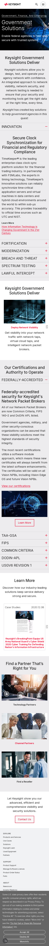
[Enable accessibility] (5, 940)
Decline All (24, 937)
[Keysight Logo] (13, 4)
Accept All (24, 932)
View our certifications (16, 486)
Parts (5, 876)
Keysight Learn (9, 848)
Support (7, 862)
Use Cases (7, 841)
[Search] (36, 4)
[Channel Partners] (24, 712)
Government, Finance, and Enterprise (24, 15)
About (6, 883)
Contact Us (24, 819)
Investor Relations (10, 890)
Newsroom (7, 886)
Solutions (7, 844)
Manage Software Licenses (14, 869)
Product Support (9, 865)
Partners (6, 855)
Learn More (24, 522)
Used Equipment (9, 851)
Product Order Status (11, 872)
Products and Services (12, 837)
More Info (24, 941)
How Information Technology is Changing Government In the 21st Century (20, 230)
